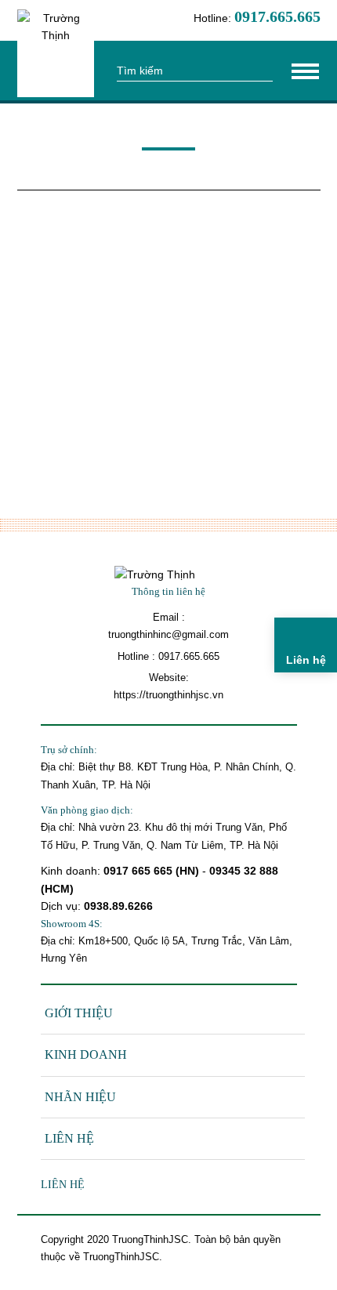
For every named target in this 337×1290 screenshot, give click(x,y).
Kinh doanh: (72, 870)
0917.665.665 (188, 656)
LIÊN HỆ (69, 1138)
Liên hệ (63, 1184)
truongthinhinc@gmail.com (168, 634)
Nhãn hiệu (80, 1096)
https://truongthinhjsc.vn (168, 695)
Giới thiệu (79, 1013)
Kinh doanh (86, 1054)
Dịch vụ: (62, 906)
